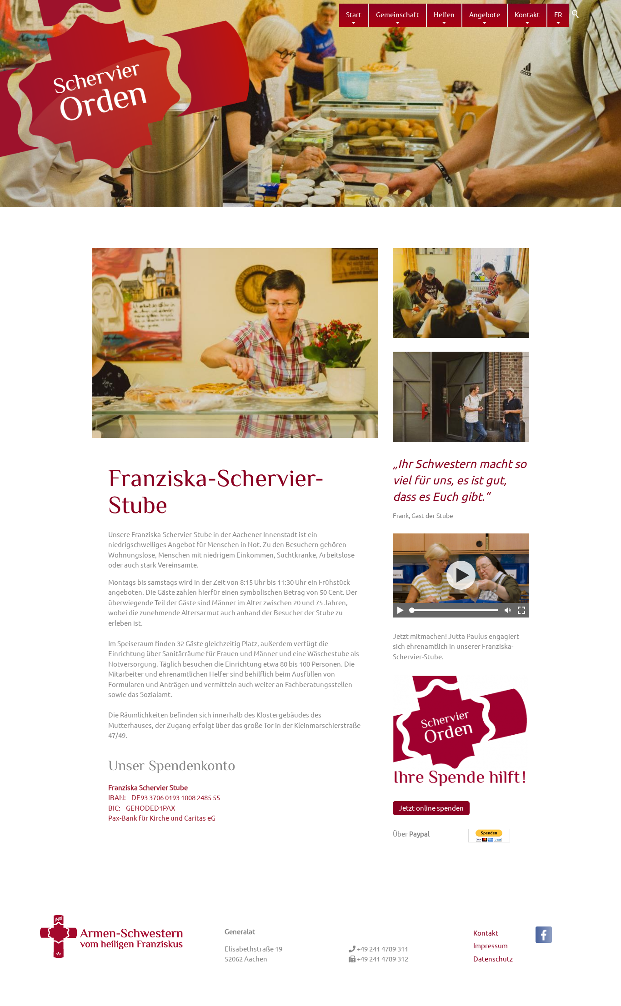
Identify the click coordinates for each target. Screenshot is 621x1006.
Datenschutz (493, 958)
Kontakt (527, 14)
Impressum (490, 945)
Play (400, 610)
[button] (544, 934)
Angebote (484, 14)
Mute (507, 610)
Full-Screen (521, 610)
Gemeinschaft (397, 14)
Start (353, 14)
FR (558, 14)
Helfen (444, 14)
